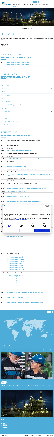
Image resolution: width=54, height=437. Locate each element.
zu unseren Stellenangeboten (6, 388)
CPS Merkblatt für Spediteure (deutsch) (15, 256)
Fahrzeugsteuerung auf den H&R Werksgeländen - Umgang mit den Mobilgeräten (24, 201)
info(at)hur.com (4, 428)
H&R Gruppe (24, 28)
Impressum (51, 435)
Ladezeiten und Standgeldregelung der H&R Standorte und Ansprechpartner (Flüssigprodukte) (26, 188)
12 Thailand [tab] (5, 118)
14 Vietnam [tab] (5, 124)
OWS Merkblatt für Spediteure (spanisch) (15, 243)
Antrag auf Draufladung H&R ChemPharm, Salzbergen (18, 196)
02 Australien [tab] (5, 85)
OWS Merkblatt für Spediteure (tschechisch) (16, 250)
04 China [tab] (4, 92)
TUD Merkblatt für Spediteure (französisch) (15, 278)
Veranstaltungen (38, 435)
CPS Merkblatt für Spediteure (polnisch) (15, 265)
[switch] (21, 226)
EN (41, 1)
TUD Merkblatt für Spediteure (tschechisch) (15, 288)
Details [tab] (27, 209)
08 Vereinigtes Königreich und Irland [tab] (12, 105)
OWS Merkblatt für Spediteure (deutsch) (15, 236)
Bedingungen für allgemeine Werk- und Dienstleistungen (18, 164)
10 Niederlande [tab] (6, 111)
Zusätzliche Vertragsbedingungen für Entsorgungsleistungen (19, 150)
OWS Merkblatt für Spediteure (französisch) (15, 239)
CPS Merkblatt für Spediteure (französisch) (15, 259)
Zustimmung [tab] (11, 209)
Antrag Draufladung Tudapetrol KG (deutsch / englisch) (18, 199)
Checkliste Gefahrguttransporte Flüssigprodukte (16, 204)
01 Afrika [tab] (4, 82)
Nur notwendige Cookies (11, 230)
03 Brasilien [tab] (5, 88)
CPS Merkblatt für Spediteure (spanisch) (15, 263)
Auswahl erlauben (27, 230)
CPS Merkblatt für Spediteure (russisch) (15, 267)
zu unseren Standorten (5, 351)
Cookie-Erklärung (23, 219)
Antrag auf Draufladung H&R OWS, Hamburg (16, 193)
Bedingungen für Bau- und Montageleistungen (16, 166)
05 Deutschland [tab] (6, 95)
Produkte (19, 4)
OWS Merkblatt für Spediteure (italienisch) (15, 241)
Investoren (31, 4)
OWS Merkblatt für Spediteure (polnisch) (15, 246)
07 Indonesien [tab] (6, 101)
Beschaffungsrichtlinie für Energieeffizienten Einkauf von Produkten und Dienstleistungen (25, 302)
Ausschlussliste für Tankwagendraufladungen (16, 191)
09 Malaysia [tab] (5, 108)
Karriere (43, 4)
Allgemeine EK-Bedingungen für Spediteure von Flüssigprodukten (20, 186)
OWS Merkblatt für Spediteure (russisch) (15, 248)
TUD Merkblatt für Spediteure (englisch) (15, 276)
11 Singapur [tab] (5, 115)
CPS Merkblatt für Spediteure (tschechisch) (15, 269)
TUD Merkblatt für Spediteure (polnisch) (15, 284)
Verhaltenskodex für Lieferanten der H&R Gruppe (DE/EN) (17, 62)
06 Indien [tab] (4, 98)
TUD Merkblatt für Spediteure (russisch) (15, 286)
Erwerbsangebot (37, 4)
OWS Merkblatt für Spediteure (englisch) (15, 237)
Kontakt (43, 435)
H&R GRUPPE (15, 4)
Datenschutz (16, 219)
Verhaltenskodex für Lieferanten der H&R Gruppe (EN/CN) (17, 64)
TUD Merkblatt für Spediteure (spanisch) (15, 282)
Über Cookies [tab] (42, 209)
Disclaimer (47, 435)
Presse (47, 4)
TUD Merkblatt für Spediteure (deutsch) (15, 275)
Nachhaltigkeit (25, 4)
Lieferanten (15, 6)
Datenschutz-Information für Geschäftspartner (16, 297)
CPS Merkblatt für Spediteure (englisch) (15, 257)
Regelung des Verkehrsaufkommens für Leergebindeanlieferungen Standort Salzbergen (25, 292)
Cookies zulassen (42, 230)
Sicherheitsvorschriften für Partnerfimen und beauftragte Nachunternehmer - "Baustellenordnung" (26, 158)
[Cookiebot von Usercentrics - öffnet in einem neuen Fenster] (45, 206)
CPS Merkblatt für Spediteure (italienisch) (15, 261)
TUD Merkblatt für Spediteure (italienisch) (15, 280)
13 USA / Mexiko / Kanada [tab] (10, 121)
